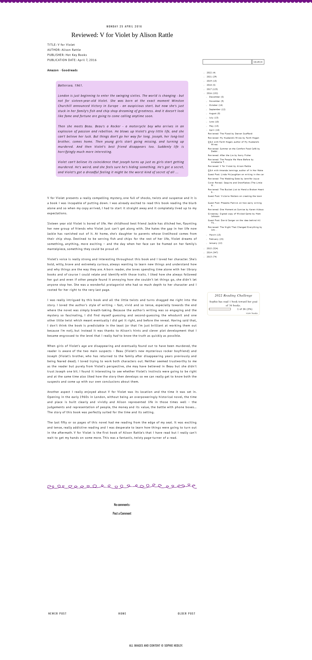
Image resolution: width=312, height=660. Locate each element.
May (211, 126)
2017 (209, 89)
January (213, 243)
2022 (209, 72)
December (214, 96)
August (212, 113)
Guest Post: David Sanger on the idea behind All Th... (234, 221)
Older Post (187, 613)
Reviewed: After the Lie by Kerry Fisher (229, 155)
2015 (209, 248)
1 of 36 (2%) (245, 309)
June (211, 121)
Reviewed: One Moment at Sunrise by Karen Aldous (236, 209)
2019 (209, 80)
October (213, 105)
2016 (209, 93)
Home (122, 613)
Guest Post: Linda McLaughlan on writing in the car (236, 174)
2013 (209, 256)
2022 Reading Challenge (233, 295)
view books (252, 313)
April (212, 130)
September (215, 109)
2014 (209, 252)
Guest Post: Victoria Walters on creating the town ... (235, 197)
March (212, 234)
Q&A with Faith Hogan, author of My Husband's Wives (233, 143)
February (214, 239)
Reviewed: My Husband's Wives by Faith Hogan (233, 137)
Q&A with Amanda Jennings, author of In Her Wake (235, 170)
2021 (209, 76)
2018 (209, 85)
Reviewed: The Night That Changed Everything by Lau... (235, 228)
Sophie (213, 301)
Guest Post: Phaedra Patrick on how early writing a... (235, 204)
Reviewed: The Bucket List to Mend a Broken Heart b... (236, 190)
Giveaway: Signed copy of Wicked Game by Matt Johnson (234, 215)
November (214, 101)
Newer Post (57, 613)
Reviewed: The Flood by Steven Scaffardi (230, 133)
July (211, 117)
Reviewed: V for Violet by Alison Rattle (229, 166)
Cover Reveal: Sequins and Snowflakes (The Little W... (235, 184)
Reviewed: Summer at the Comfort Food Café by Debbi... (234, 150)
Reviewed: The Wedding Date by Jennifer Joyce (233, 178)
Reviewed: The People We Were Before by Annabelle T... (231, 160)
